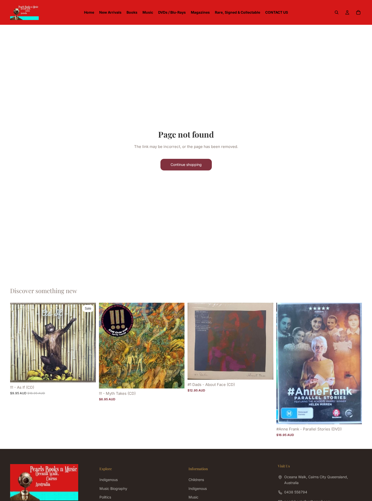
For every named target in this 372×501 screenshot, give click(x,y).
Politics (105, 497)
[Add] (88, 374)
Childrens (196, 480)
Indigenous (108, 480)
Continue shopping (186, 164)
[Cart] (358, 12)
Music (193, 497)
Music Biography (113, 488)
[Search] (336, 12)
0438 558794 (295, 492)
